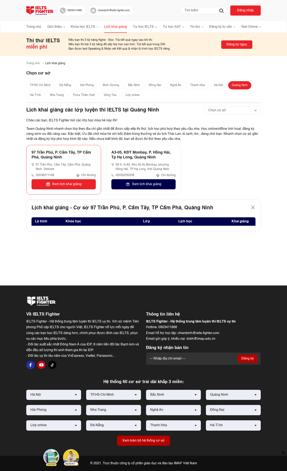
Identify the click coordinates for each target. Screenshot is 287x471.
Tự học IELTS (143, 27)
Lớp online (132, 95)
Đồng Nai (155, 85)
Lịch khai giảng (115, 27)
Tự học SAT (172, 27)
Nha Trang (57, 95)
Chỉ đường (88, 175)
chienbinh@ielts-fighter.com (198, 333)
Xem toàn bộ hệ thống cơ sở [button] (143, 440)
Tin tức (195, 27)
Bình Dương (111, 85)
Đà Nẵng (65, 85)
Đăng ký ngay (236, 44)
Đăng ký (247, 358)
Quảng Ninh (240, 85)
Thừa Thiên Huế (84, 95)
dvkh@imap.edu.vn (201, 339)
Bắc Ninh (134, 85)
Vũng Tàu (110, 95)
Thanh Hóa (197, 85)
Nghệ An (175, 85)
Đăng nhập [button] (245, 10)
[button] (64, 184)
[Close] (252, 207)
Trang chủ (33, 27)
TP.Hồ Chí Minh (40, 85)
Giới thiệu (54, 27)
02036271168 (45, 175)
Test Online (249, 27)
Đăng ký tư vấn (220, 27)
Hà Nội (218, 85)
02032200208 (125, 175)
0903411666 (167, 327)
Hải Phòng (87, 85)
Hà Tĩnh (35, 95)
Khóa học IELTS (83, 27)
